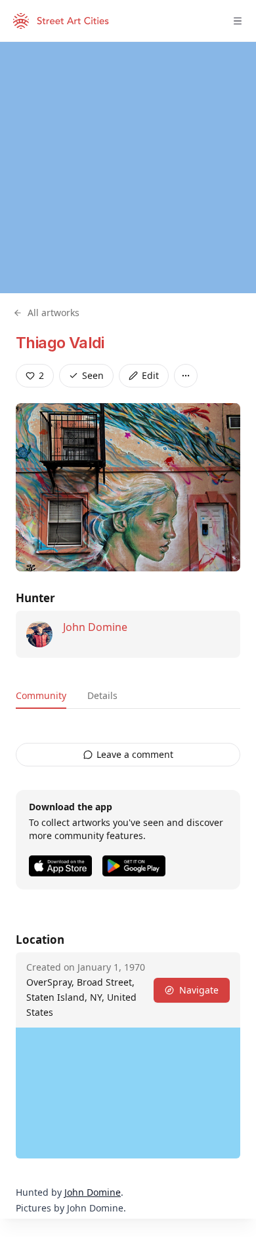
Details (102, 695)
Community (41, 695)
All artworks (53, 312)
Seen (93, 375)
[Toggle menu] (237, 21)
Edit (150, 375)
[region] (128, 167)
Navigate (199, 990)
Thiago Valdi (60, 342)
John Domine (95, 627)
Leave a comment (134, 754)
